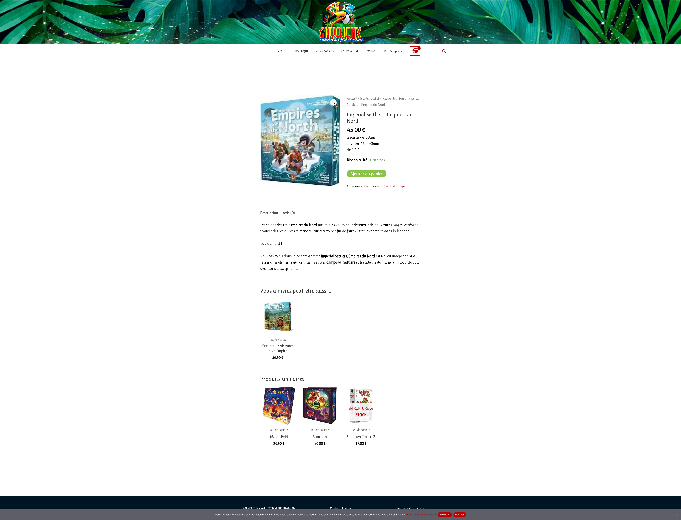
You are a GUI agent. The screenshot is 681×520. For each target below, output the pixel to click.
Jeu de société (369, 98)
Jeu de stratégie (393, 98)
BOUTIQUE (301, 51)
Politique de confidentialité (421, 514)
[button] (444, 51)
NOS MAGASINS (324, 51)
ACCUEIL (283, 51)
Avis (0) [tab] (289, 213)
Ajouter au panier (366, 173)
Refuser (459, 514)
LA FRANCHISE (349, 51)
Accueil (352, 98)
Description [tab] (269, 213)
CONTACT (371, 51)
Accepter (444, 514)
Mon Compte (391, 51)
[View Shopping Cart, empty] (415, 51)
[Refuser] (676, 514)
